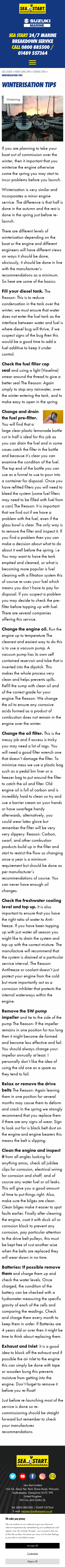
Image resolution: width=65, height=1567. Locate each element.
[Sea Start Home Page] (32, 1460)
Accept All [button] (32, 1545)
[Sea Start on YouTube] (22, 1475)
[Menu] (32, 62)
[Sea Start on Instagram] (42, 1475)
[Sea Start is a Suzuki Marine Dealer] (37, 21)
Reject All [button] (32, 1561)
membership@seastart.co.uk (36, 1511)
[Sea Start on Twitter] (12, 1475)
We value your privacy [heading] (15, 1518)
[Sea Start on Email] (52, 1475)
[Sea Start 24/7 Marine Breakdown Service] (32, 8)
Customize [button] (32, 1553)
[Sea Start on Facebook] (32, 1475)
